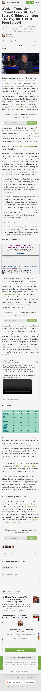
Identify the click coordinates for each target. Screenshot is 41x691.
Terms (24, 677)
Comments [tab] (6, 567)
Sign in (37, 3)
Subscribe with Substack (22, 658)
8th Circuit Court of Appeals (24, 146)
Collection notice (32, 677)
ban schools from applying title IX (20, 293)
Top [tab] (4, 591)
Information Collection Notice (24, 664)
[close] (35, 621)
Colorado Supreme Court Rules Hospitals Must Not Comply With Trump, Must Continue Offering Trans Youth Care (15, 618)
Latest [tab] (9, 591)
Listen (37, 36)
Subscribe (30, 3)
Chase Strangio (25, 107)
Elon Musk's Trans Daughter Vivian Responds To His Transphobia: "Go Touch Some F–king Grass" (16, 599)
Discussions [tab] (16, 591)
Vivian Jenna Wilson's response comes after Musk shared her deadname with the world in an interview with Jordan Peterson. (16, 605)
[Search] (37, 592)
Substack (11, 687)
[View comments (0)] (11, 41)
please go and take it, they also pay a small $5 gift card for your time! (20, 522)
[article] (20, 604)
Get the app (30, 682)
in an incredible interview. (30, 133)
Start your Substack (15, 682)
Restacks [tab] (14, 567)
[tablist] (10, 567)
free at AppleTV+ (8, 172)
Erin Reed (9, 35)
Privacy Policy (20, 666)
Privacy (18, 677)
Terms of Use (29, 662)
